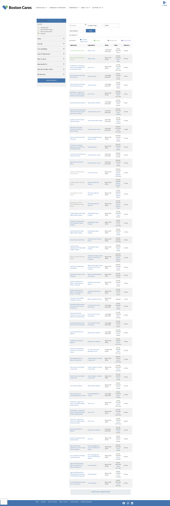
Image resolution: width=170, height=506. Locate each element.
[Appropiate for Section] (64, 64)
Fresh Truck (91, 67)
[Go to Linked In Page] (131, 503)
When (115, 45)
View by (40, 44)
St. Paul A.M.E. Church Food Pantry (94, 306)
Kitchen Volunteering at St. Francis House (77, 172)
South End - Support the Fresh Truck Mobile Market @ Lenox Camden (77, 421)
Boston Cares (91, 50)
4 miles (126, 447)
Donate (43, 502)
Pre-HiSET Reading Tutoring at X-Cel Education (77, 483)
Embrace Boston (92, 147)
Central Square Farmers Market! (76, 332)
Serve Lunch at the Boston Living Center (77, 368)
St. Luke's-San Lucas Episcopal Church (93, 350)
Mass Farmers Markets (94, 103)
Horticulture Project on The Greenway (77, 275)
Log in (164, 5)
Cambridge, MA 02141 (108, 76)
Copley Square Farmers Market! (76, 341)
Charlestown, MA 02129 (108, 50)
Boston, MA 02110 (108, 147)
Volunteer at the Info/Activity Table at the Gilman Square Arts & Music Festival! (78, 111)
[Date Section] (64, 39)
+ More (118, 59)
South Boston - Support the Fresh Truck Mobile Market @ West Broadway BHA (77, 412)
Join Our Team (52, 502)
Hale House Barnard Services (93, 183)
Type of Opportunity (44, 54)
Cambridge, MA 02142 (108, 102)
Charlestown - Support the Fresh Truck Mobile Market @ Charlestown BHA (77, 67)
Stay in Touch (63, 502)
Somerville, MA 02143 (108, 111)
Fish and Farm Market (76, 386)
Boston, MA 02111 (108, 275)
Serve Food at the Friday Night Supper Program (76, 232)
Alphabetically (44, 27)
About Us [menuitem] (84, 7)
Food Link (90, 439)
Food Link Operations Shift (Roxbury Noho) (77, 438)
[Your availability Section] (64, 49)
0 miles (126, 50)
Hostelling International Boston (94, 283)
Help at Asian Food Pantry (77, 240)
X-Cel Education (92, 465)
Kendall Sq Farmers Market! (77, 103)
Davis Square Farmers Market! (76, 430)
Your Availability (42, 49)
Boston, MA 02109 (108, 138)
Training (98, 40)
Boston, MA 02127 (108, 412)
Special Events (127, 40)
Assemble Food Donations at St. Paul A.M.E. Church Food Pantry (77, 306)
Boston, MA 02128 (108, 94)
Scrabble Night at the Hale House (77, 183)
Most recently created (46, 29)
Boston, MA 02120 (108, 465)
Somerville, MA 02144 (108, 430)
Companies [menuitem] (73, 7)
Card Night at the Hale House (76, 194)
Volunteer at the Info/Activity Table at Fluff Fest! (78, 155)
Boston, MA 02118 (108, 403)
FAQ (37, 502)
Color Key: (72, 40)
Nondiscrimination (86, 502)
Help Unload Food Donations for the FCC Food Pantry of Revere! (77, 447)
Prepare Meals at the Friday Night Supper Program (77, 214)
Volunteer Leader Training (77, 50)
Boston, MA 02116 (108, 172)
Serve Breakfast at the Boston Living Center (76, 359)
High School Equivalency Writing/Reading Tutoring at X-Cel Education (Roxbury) (77, 474)
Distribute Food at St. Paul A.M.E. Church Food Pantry (77, 324)
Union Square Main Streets (95, 120)
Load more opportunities (100, 492)
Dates (39, 38)
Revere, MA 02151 (108, 447)
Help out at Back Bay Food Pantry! (77, 257)
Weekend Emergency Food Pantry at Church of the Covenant (95, 257)
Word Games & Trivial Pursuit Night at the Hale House (77, 204)
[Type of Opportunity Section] (64, 54)
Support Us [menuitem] (96, 7)
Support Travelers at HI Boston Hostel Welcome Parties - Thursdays (76, 292)
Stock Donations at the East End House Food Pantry (77, 85)
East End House (92, 76)
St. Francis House (92, 172)
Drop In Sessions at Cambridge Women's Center (78, 394)
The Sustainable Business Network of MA (95, 138)
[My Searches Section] (64, 74)
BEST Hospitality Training (95, 299)
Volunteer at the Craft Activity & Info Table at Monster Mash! (76, 129)
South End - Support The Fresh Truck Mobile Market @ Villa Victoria (77, 403)
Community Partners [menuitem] (57, 7)
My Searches (41, 74)
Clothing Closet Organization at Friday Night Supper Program (77, 247)
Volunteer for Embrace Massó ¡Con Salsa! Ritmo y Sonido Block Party (77, 147)
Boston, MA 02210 (108, 385)
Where (106, 45)
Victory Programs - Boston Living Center (95, 359)
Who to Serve (42, 59)
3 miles (126, 403)
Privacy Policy (74, 502)
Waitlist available (118, 173)
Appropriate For (42, 64)
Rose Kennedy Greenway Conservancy (95, 275)
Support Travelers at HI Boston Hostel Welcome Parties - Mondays (76, 283)
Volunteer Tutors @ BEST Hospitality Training (77, 299)
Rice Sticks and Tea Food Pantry (95, 240)
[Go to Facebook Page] (123, 503)
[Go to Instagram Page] (127, 503)
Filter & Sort (43, 21)
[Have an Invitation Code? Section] (64, 69)
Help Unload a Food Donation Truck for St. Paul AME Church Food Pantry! (77, 315)
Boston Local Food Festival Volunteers (77, 138)
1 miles (125, 76)
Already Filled (113, 40)
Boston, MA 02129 (108, 58)
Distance (43, 33)
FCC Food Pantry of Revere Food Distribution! (77, 456)
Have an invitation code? (45, 69)
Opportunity (73, 45)
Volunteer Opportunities (84, 40)
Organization (91, 45)
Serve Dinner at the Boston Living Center (77, 377)
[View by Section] (64, 44)
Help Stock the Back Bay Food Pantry (77, 267)
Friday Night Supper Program (93, 214)
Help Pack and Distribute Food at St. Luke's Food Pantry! (77, 350)
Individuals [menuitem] (40, 7)
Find (90, 31)
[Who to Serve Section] (64, 59)
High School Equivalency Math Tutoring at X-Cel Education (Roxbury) (77, 465)
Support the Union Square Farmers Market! (77, 120)
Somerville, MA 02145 (108, 163)
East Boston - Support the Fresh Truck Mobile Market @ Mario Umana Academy (77, 93)
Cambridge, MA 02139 (108, 306)
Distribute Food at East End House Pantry (77, 76)
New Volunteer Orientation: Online (77, 58)
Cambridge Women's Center (93, 394)
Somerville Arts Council (94, 111)
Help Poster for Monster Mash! (76, 163)
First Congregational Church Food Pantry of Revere (94, 447)
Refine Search (51, 80)
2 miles (126, 111)
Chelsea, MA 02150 (108, 350)
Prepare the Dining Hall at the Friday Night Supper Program (77, 223)
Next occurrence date (46, 31)
